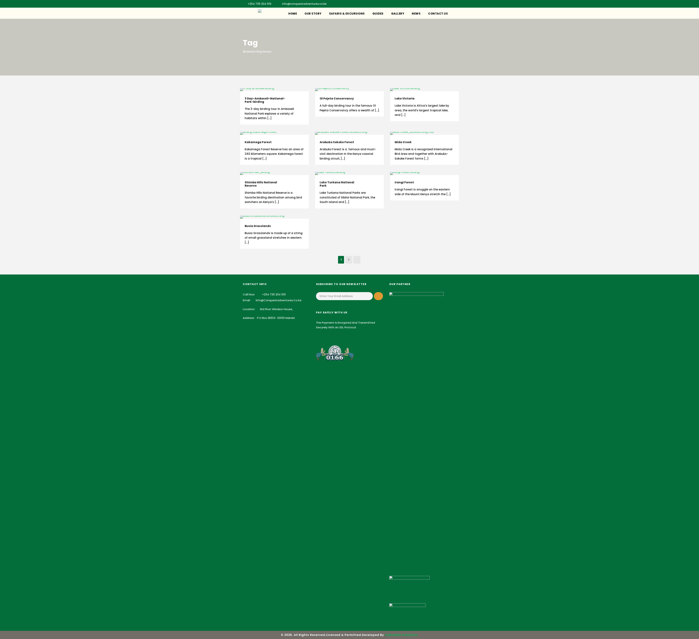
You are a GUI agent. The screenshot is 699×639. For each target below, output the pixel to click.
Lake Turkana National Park (337, 184)
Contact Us (438, 13)
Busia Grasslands (258, 226)
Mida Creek (403, 142)
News (416, 13)
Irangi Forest (404, 182)
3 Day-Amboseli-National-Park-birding (265, 100)
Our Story (313, 13)
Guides (378, 13)
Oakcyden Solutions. (401, 635)
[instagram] (455, 4)
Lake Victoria (404, 98)
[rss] (437, 4)
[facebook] (413, 4)
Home (292, 13)
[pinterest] (431, 4)
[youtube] (449, 4)
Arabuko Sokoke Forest (337, 142)
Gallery (397, 13)
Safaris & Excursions (347, 13)
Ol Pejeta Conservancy (337, 98)
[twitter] (443, 4)
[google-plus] (419, 4)
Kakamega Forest (258, 142)
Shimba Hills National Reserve (261, 184)
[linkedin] (425, 4)
